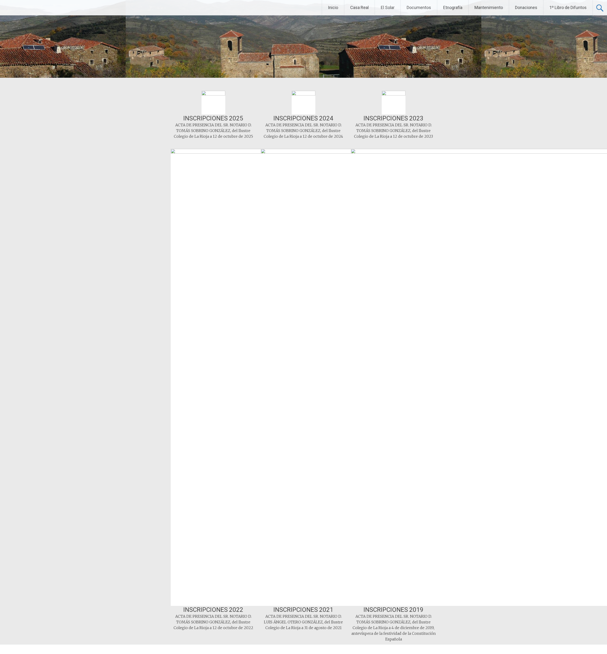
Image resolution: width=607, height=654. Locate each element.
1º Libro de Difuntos (568, 7)
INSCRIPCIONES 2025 (213, 118)
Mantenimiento (488, 7)
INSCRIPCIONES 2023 (393, 118)
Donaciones (526, 7)
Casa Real (359, 7)
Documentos (419, 7)
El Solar (388, 7)
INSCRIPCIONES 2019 (393, 609)
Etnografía (452, 7)
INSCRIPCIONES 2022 (213, 609)
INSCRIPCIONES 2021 (303, 609)
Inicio (333, 7)
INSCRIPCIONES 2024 (303, 118)
